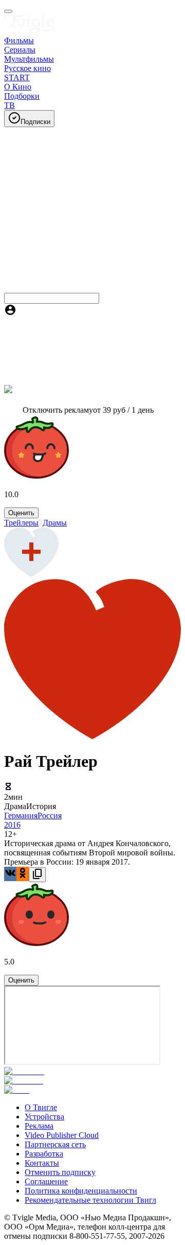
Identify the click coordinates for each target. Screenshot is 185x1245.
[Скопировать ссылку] (37, 874)
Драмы (55, 522)
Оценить (21, 513)
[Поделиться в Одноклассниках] (22, 874)
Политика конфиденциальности (81, 1190)
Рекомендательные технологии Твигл (90, 1200)
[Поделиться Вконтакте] (10, 874)
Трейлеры (21, 522)
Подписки (35, 122)
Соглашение (46, 1181)
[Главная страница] (29, 31)
